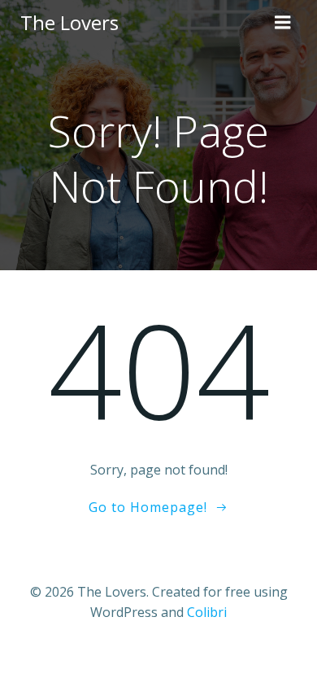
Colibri (207, 612)
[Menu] (283, 23)
